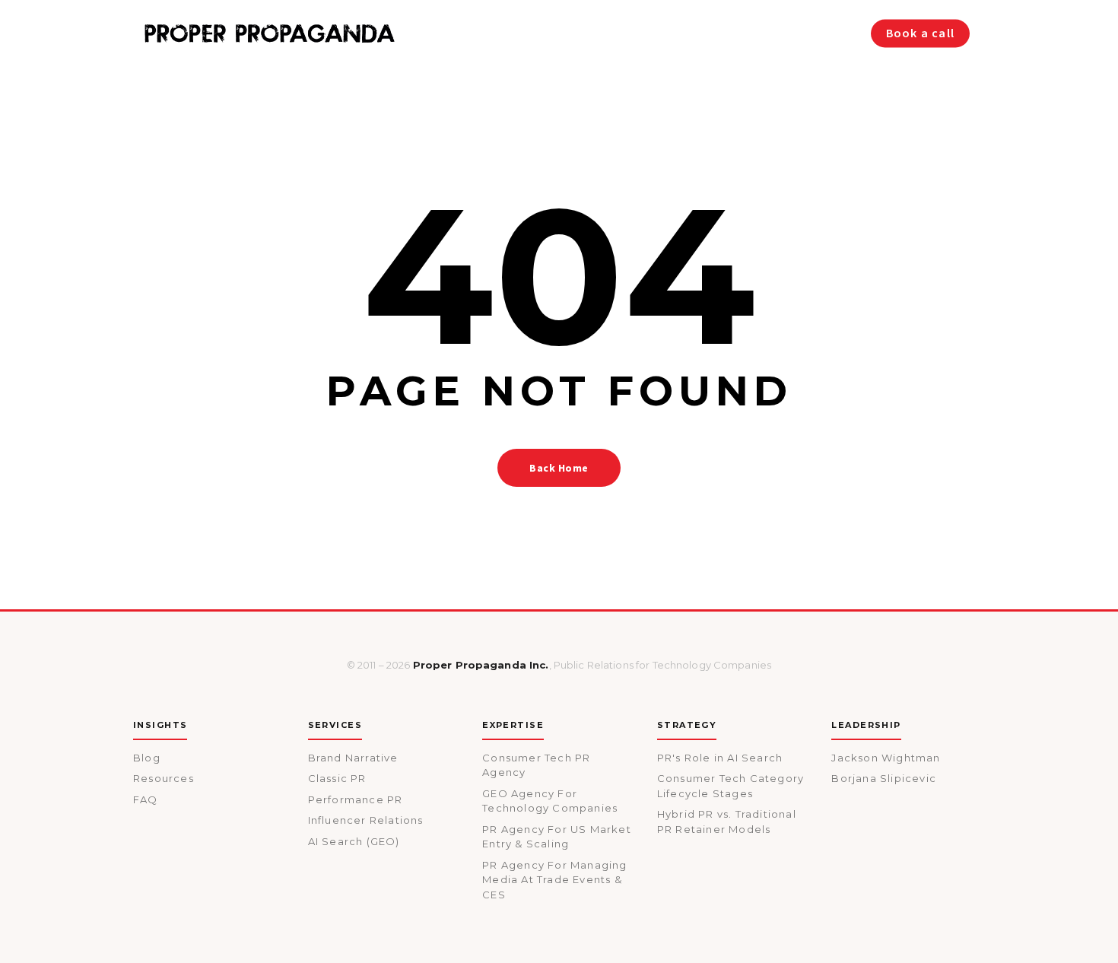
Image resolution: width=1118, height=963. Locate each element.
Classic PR (337, 778)
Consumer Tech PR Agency (536, 765)
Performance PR (355, 799)
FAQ (145, 799)
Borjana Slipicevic (883, 778)
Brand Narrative (353, 758)
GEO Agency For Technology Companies (550, 801)
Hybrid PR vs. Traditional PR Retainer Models (726, 821)
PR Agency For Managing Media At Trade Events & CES (554, 880)
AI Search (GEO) (354, 841)
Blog (146, 758)
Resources (163, 778)
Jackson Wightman (885, 758)
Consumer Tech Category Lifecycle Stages (730, 785)
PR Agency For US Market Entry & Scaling (556, 836)
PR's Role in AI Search (720, 758)
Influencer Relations (366, 820)
